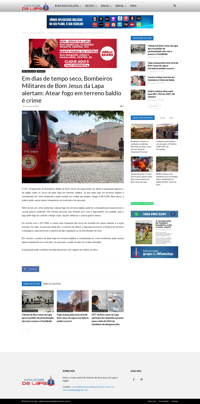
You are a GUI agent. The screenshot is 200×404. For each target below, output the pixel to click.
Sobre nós (152, 401)
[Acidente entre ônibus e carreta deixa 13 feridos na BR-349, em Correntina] (167, 131)
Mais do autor (51, 283)
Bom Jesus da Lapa (37, 33)
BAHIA (105, 5)
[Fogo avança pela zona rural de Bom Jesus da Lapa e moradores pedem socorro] (73, 301)
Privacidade (164, 401)
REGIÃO (90, 5)
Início (24, 33)
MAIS (133, 5)
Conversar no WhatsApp (142, 203)
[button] (174, 6)
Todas (162, 118)
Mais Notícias (32, 283)
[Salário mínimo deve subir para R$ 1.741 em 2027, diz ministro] (138, 95)
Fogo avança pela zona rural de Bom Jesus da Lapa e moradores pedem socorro (73, 317)
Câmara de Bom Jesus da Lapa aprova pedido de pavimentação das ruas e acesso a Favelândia (38, 317)
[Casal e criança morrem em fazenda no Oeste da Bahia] (138, 81)
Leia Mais (153, 106)
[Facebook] (134, 380)
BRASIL (120, 5)
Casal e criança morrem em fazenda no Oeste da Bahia (161, 78)
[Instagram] (142, 380)
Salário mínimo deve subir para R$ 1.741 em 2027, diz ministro (161, 94)
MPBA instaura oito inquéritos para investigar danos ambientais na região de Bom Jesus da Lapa (167, 179)
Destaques (41, 71)
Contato (174, 401)
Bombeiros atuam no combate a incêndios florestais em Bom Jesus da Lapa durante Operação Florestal (141, 146)
